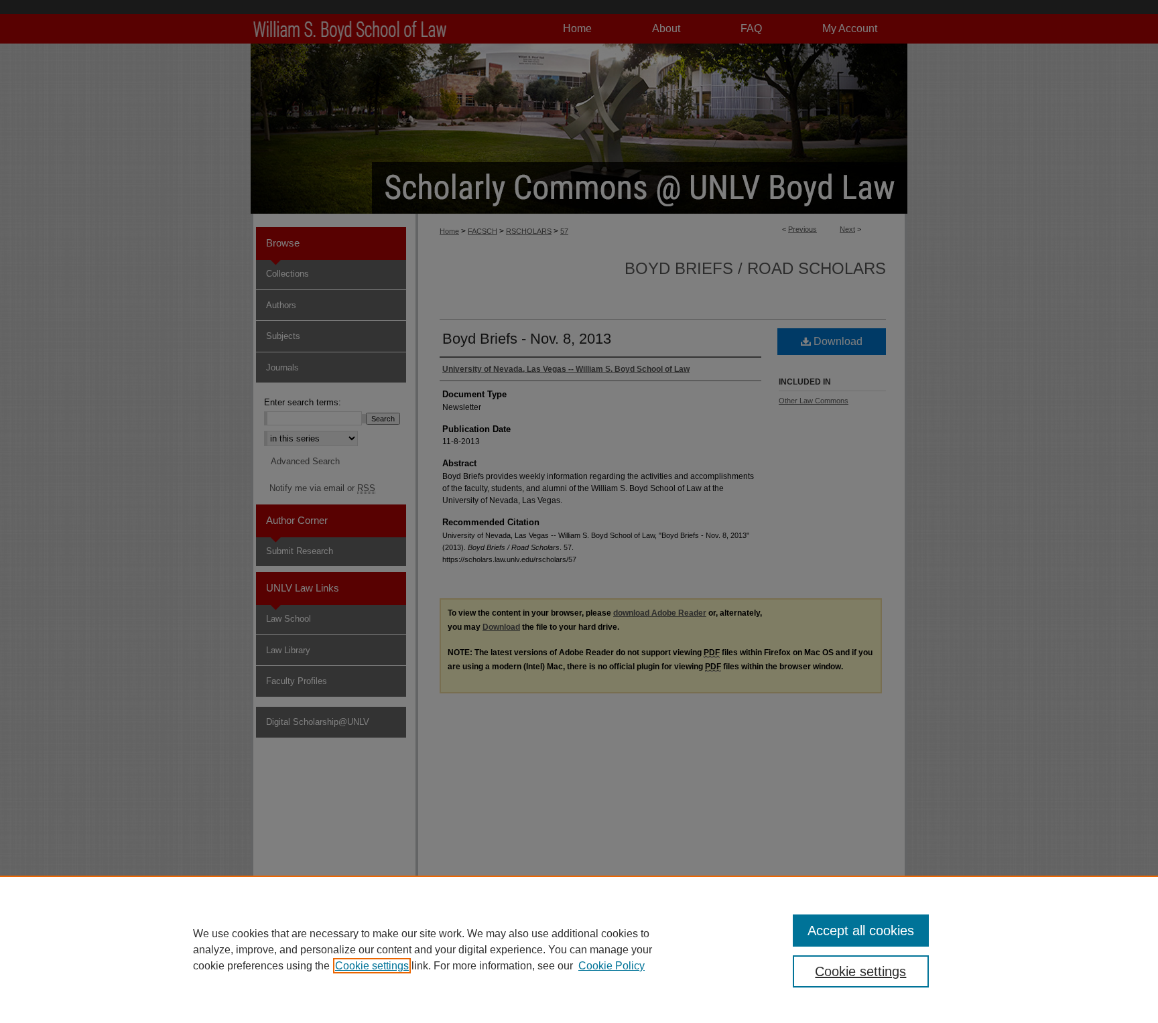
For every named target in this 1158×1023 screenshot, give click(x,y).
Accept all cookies (861, 930)
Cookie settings (372, 965)
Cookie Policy (611, 965)
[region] (579, 949)
